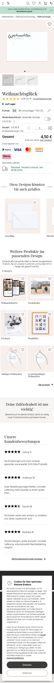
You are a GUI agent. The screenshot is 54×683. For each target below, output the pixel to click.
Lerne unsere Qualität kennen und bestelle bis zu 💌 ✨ (27, 10)
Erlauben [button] (27, 664)
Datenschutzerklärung (15, 658)
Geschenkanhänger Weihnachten (36, 375)
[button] (40, 3)
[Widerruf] (51, 3)
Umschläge (10, 236)
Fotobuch (5, 338)
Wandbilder (33, 338)
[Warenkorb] (45, 3)
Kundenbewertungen (42, 99)
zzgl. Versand (46, 140)
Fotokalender (34, 303)
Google (43, 635)
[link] (22, 216)
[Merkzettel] (34, 3)
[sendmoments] (8, 3)
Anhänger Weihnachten (11, 374)
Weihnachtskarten (9, 303)
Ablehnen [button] (27, 673)
